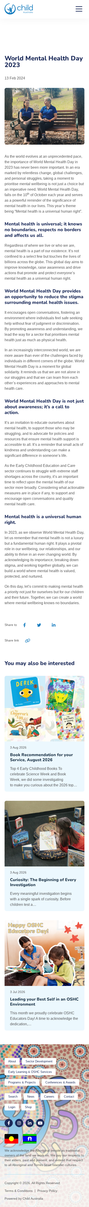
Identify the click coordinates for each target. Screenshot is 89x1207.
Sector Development (39, 1061)
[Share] (67, 625)
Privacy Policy (47, 1191)
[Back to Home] (19, 8)
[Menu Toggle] (78, 9)
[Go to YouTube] (40, 1123)
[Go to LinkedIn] (30, 1123)
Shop (28, 1107)
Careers (49, 1096)
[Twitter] (39, 625)
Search (13, 1096)
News (30, 1096)
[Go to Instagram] (19, 1123)
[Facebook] (24, 625)
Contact (69, 1096)
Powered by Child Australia (24, 1198)
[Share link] (27, 640)
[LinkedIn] (53, 625)
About (12, 1061)
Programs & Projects (22, 1082)
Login (11, 1107)
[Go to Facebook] (9, 1123)
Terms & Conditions (19, 1191)
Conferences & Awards (60, 1082)
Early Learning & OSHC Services (30, 1072)
